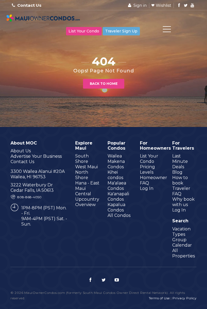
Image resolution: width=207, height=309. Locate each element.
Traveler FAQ (181, 191)
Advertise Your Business (36, 156)
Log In (146, 188)
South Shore (82, 158)
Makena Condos (116, 164)
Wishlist (163, 5)
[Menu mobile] (167, 30)
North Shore (81, 175)
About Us (21, 150)
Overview (85, 204)
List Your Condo (83, 31)
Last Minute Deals (180, 161)
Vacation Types (181, 231)
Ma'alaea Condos (117, 185)
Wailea (115, 156)
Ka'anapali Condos (118, 196)
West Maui (86, 166)
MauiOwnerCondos (44, 18)
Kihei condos (115, 175)
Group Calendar (182, 242)
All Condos (119, 215)
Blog (177, 172)
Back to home (104, 84)
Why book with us (183, 202)
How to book (180, 180)
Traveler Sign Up (121, 31)
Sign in (139, 5)
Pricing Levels (147, 169)
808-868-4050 (29, 197)
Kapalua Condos (116, 207)
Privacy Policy (184, 298)
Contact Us (29, 5)
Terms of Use (159, 298)
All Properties (183, 253)
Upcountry (87, 199)
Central (83, 193)
